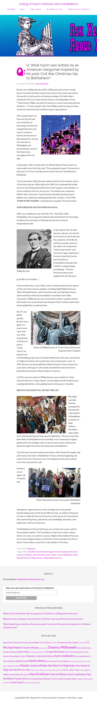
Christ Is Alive (43, 648)
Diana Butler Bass (84, 648)
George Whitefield (55, 651)
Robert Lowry (77, 679)
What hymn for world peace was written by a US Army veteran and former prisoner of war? (43, 619)
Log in (80, 698)
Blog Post (31, 548)
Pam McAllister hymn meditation (68, 674)
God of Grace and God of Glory (76, 652)
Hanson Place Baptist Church (14, 656)
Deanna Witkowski (62, 647)
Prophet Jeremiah (64, 679)
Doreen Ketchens (10, 652)
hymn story (37, 661)
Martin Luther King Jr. (71, 670)
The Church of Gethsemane (32, 682)
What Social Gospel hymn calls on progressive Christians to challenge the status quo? (40, 613)
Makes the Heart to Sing (54, 665)
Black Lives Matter (42, 642)
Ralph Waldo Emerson (53, 558)
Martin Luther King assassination (53, 670)
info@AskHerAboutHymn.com (30, 579)
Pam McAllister (39, 674)
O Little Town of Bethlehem (61, 555)
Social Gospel (17, 682)
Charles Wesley (30, 647)
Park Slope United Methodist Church (42, 679)
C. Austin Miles (82, 642)
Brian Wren (53, 642)
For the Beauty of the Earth (37, 652)
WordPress (72, 698)
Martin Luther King (37, 670)
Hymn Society (22, 661)
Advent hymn (8, 642)
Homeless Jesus (33, 656)
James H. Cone (14, 666)
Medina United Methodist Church (16, 674)
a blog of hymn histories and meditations (48, 4)
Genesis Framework (58, 698)
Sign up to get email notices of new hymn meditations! (30, 588)
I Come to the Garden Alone (78, 661)
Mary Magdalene (86, 670)
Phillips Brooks (37, 558)
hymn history (48, 656)
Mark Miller (26, 670)
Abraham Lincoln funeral (38, 551)
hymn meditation (64, 655)
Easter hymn (23, 651)
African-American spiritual (24, 642)
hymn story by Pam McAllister (57, 661)
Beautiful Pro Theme (39, 698)
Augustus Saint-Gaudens (58, 551)
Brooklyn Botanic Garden (68, 642)
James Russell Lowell (41, 555)
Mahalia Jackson (30, 665)
